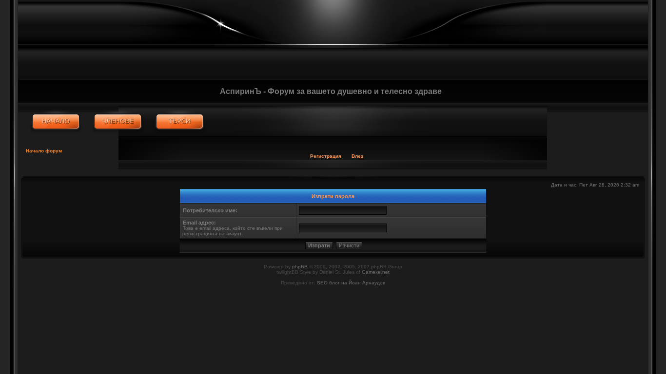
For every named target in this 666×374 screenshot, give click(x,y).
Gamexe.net (376, 272)
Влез (357, 156)
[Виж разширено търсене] (180, 122)
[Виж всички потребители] (118, 122)
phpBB (300, 266)
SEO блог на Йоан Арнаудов (351, 282)
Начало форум (44, 150)
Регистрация (325, 156)
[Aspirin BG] (56, 122)
